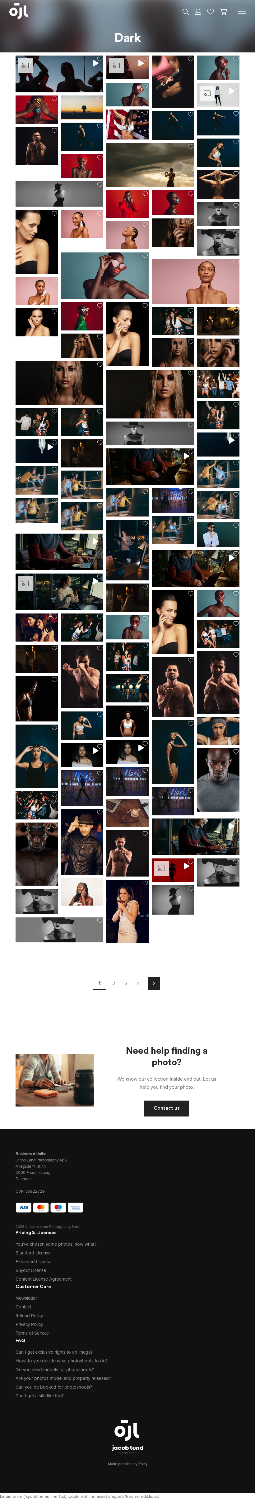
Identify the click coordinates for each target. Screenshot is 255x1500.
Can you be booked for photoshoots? (54, 1387)
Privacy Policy (29, 1324)
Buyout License (31, 1270)
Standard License (33, 1253)
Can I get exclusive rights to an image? (54, 1352)
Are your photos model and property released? (63, 1378)
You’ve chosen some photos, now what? (56, 1244)
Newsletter (26, 1298)
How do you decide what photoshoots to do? (62, 1361)
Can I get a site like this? (40, 1396)
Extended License (33, 1261)
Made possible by (127, 1464)
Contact (23, 1307)
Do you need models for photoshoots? (55, 1369)
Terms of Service (32, 1333)
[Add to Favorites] (99, 58)
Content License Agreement (44, 1279)
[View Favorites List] (210, 11)
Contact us (167, 1108)
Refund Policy (29, 1315)
